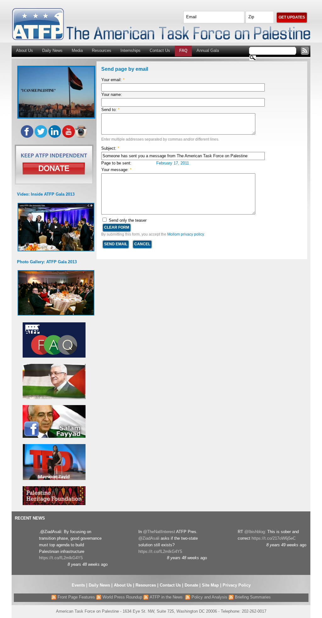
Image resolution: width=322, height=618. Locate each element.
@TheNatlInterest (159, 531)
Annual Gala (208, 50)
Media (77, 50)
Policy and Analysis (208, 597)
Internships (130, 50)
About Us (24, 50)
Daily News (52, 50)
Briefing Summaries (252, 597)
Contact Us (160, 50)
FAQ (183, 50)
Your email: (113, 79)
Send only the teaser (127, 220)
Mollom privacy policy (185, 234)
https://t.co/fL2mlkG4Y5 (61, 557)
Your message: (116, 169)
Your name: (111, 94)
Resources (101, 50)
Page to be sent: (116, 163)
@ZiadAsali (148, 538)
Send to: (110, 109)
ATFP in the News (166, 597)
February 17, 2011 (172, 163)
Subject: (110, 148)
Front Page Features (75, 597)
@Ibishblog (254, 531)
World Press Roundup (121, 597)
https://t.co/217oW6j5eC (274, 538)
